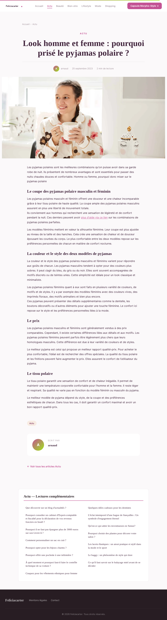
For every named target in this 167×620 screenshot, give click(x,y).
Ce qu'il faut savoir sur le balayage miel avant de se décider (114, 564)
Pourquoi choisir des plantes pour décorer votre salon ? (112, 535)
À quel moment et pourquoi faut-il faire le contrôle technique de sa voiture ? (51, 564)
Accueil (39, 5)
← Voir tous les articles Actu (44, 466)
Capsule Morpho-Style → (144, 5)
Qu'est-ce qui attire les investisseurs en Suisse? (111, 525)
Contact (55, 600)
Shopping (110, 5)
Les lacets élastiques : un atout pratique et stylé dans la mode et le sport (114, 546)
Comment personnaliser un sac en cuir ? (46, 540)
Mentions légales (38, 600)
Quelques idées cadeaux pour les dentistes (109, 507)
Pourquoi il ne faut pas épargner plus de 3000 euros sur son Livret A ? (52, 531)
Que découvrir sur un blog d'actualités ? (46, 507)
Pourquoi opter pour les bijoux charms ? (46, 547)
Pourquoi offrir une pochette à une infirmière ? (49, 555)
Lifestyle (86, 5)
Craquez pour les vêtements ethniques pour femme (51, 573)
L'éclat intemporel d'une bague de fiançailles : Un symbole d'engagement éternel (113, 517)
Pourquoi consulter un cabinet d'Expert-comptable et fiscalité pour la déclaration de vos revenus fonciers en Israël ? (51, 518)
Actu (49, 5)
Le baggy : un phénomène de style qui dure (110, 555)
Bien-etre (73, 5)
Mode (98, 5)
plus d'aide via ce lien (94, 217)
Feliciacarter (14, 600)
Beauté (60, 5)
